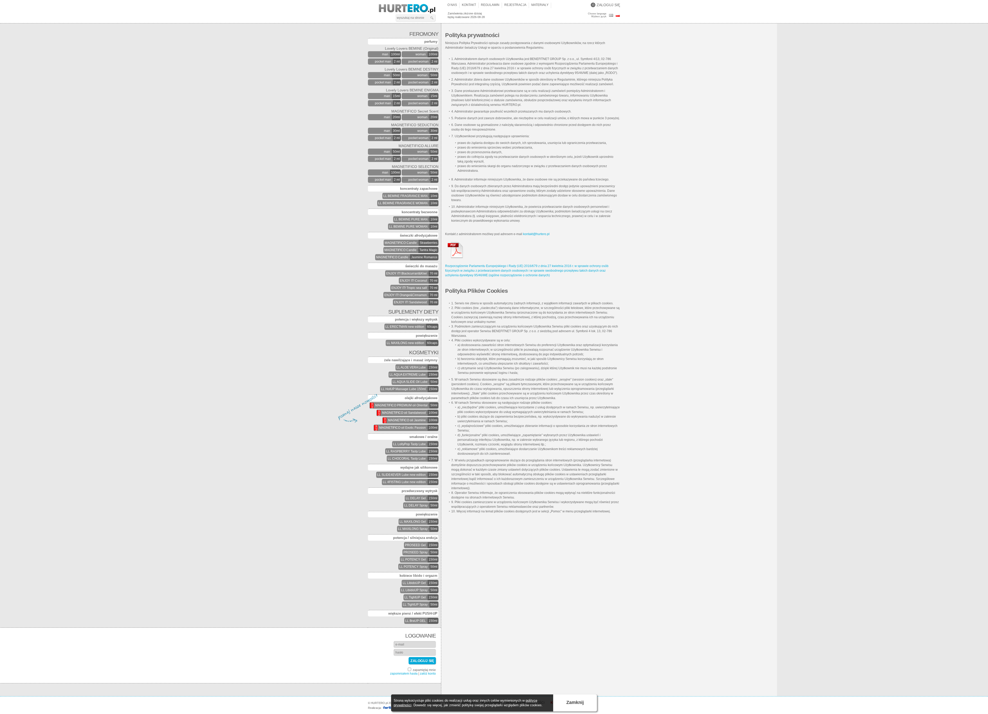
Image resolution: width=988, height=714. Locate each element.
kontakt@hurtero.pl (536, 234)
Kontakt (469, 5)
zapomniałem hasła (404, 673)
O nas (452, 5)
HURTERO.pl (411, 9)
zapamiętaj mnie (424, 670)
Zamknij (575, 702)
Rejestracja (515, 5)
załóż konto (428, 673)
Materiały (540, 5)
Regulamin (490, 5)
